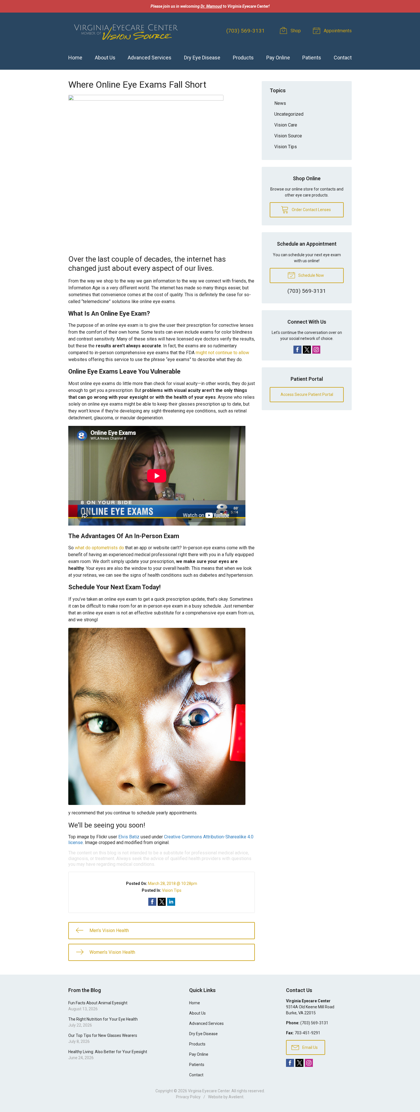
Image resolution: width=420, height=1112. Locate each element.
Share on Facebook (152, 902)
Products (243, 58)
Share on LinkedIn (171, 902)
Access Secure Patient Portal (307, 394)
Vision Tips (171, 890)
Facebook (297, 350)
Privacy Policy (188, 1097)
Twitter (307, 350)
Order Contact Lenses (311, 209)
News (280, 103)
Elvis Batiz (128, 836)
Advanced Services (149, 58)
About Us (105, 58)
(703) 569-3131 (245, 30)
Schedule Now (310, 275)
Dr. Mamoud (211, 6)
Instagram (316, 350)
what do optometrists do (99, 547)
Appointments (337, 30)
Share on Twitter (162, 902)
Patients (311, 58)
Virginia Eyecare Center (209, 1091)
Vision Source (288, 136)
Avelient (236, 1097)
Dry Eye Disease (202, 58)
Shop (295, 30)
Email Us (309, 1047)
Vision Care (285, 125)
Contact (343, 58)
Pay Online (278, 58)
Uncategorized (288, 114)
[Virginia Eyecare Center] (125, 31)
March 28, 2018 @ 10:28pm (172, 883)
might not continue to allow (222, 352)
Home (75, 58)
